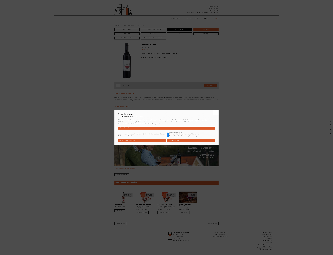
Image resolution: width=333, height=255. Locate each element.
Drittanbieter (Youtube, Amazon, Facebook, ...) (183, 136)
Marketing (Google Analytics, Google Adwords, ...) (184, 134)
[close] (216, 112)
